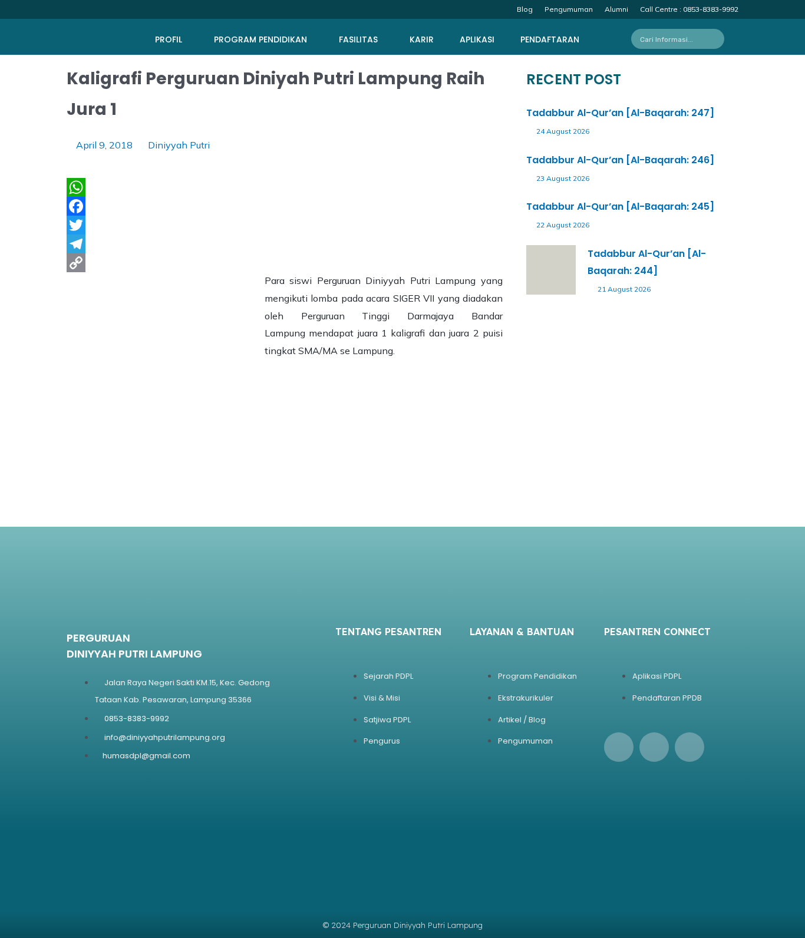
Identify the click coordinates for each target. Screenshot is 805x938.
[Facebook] (285, 206)
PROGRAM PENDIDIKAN (260, 39)
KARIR (422, 39)
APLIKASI (477, 39)
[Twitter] (285, 225)
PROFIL (168, 39)
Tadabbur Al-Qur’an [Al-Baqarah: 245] (620, 206)
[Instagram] (654, 747)
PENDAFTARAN (549, 39)
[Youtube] (689, 747)
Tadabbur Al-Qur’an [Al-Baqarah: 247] (620, 113)
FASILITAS (358, 39)
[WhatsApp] (285, 187)
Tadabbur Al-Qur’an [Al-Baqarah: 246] (620, 160)
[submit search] (718, 38)
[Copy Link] (285, 262)
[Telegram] (285, 243)
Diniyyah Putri (179, 145)
